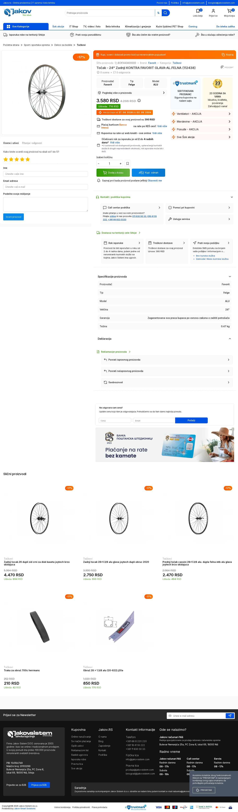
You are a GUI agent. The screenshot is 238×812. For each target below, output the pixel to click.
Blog (100, 741)
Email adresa (10, 180)
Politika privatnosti (81, 807)
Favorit (152, 62)
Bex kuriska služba (205, 255)
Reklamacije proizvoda (114, 351)
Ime (5, 168)
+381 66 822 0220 (117, 219)
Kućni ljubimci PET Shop (169, 26)
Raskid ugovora (79, 754)
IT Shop (73, 26)
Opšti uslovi (77, 745)
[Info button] (138, 101)
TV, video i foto (92, 26)
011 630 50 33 (139, 216)
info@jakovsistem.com (193, 3)
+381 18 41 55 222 (135, 745)
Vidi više (115, 142)
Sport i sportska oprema (37, 45)
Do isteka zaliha (225, 26)
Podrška (175, 3)
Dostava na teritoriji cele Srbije (119, 232)
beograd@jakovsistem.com (221, 3)
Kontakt (102, 750)
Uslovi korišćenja (62, 807)
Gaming (192, 26)
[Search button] (165, 12)
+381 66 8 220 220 (136, 741)
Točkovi (81, 45)
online (113, 216)
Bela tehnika (113, 26)
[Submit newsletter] (230, 715)
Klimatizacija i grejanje (138, 26)
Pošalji (191, 420)
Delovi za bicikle (63, 45)
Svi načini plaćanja (81, 741)
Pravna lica (77, 763)
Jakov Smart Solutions (24, 808)
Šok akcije (58, 26)
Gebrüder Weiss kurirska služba (212, 259)
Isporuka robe (78, 759)
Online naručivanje (81, 736)
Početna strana (11, 45)
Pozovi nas (162, 3)
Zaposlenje (104, 745)
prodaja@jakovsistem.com (138, 769)
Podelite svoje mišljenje (16, 193)
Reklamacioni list (80, 750)
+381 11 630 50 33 (135, 749)
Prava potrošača (99, 807)
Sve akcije (76, 768)
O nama (102, 736)
